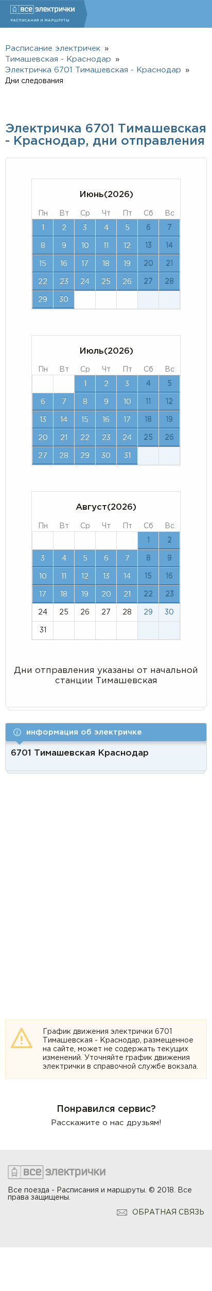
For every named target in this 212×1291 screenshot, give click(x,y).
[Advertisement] (106, 884)
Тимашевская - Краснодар (58, 59)
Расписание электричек (52, 48)
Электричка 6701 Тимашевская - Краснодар (93, 70)
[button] (106, 732)
